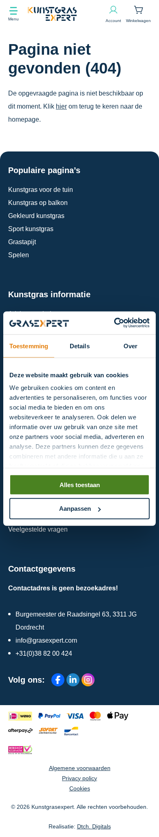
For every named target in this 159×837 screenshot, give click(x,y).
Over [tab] (130, 345)
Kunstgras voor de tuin (40, 189)
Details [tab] (80, 345)
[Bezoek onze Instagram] (88, 679)
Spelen (18, 255)
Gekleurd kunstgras (36, 215)
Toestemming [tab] (28, 345)
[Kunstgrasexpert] (67, 14)
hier (61, 106)
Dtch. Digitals (94, 826)
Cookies (79, 788)
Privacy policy (79, 778)
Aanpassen (75, 508)
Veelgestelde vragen (38, 529)
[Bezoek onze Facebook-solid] (57, 679)
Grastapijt (22, 241)
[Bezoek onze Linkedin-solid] (73, 679)
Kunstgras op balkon (38, 202)
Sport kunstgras (30, 228)
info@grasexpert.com (46, 640)
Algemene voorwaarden (79, 768)
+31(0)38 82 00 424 (43, 653)
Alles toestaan (80, 484)
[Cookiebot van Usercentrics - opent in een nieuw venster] (114, 323)
